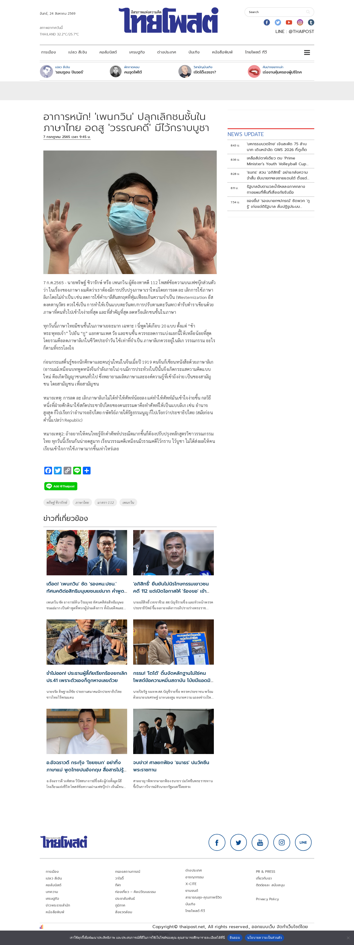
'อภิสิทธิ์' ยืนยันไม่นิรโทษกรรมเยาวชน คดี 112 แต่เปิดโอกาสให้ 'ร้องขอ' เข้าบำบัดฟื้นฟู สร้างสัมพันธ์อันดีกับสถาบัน (173, 591)
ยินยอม (235, 937)
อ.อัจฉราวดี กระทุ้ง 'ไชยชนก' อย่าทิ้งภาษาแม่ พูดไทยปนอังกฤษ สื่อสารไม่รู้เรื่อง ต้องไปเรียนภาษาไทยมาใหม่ (85, 770)
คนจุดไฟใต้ (133, 72)
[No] (348, 937)
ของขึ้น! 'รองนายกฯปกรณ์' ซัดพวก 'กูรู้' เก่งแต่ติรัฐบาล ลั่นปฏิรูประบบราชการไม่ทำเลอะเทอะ (278, 204)
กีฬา (118, 885)
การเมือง (48, 52)
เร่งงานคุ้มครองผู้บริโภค (282, 72)
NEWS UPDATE (246, 134)
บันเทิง (194, 52)
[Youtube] (289, 22)
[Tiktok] (311, 22)
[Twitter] (277, 22)
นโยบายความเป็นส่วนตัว (264, 937)
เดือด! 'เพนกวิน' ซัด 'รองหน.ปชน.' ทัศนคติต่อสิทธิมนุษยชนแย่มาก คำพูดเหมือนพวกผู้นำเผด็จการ (85, 591)
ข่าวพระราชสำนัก (58, 905)
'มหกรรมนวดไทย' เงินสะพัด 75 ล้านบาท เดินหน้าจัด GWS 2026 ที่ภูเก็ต (277, 147)
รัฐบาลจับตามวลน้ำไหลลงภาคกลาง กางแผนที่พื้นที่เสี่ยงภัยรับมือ (276, 189)
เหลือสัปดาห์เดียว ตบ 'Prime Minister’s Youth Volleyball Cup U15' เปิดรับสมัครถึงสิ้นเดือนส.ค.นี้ (277, 161)
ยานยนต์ (191, 890)
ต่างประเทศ (166, 52)
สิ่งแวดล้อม (123, 912)
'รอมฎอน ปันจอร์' (69, 72)
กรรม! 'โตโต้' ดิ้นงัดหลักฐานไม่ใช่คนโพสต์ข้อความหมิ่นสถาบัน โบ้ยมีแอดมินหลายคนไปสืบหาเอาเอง (173, 680)
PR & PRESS (265, 871)
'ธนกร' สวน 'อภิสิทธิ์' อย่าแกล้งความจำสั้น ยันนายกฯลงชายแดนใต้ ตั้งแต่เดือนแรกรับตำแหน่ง (277, 175)
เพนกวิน (128, 502)
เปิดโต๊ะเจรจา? (205, 72)
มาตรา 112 (106, 502)
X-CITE (191, 883)
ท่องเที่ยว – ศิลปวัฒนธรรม (135, 891)
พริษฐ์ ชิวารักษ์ (56, 502)
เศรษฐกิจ (137, 52)
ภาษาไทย (82, 502)
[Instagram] (300, 22)
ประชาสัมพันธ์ (125, 898)
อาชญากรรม (194, 877)
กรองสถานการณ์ (127, 871)
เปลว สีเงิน (77, 52)
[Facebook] (266, 22)
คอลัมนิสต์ (108, 52)
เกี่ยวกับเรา (264, 878)
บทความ (52, 891)
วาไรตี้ (119, 878)
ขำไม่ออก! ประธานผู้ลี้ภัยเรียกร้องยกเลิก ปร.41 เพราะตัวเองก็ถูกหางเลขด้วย (86, 676)
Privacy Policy (267, 899)
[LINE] (303, 842)
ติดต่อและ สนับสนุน (270, 885)
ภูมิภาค (120, 905)
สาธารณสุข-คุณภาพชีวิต (203, 897)
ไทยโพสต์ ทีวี (256, 52)
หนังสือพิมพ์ (222, 52)
